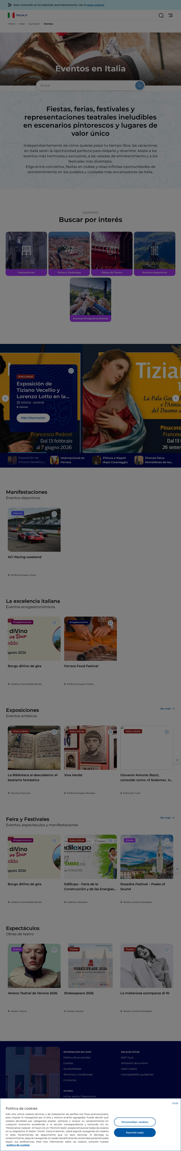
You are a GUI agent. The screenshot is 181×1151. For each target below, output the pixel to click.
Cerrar (175, 1103)
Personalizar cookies (134, 1122)
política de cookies (18, 1145)
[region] (90, 1124)
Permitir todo (135, 1132)
